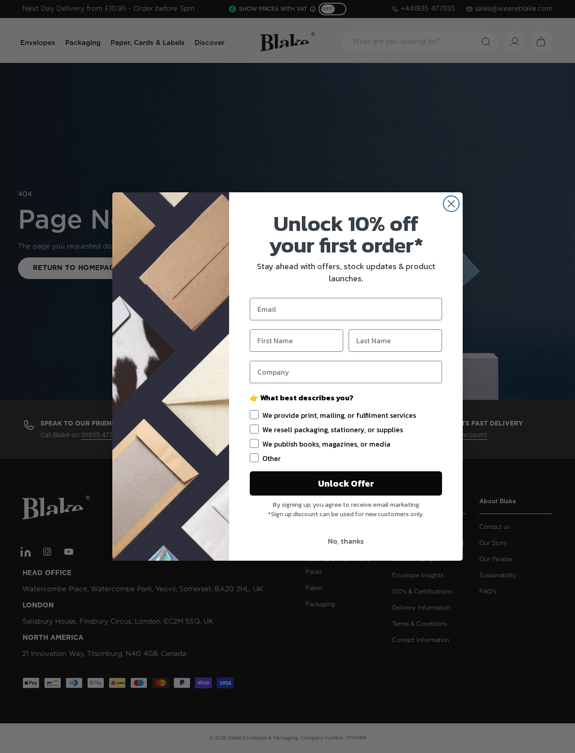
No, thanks (346, 541)
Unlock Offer (346, 483)
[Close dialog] (451, 204)
